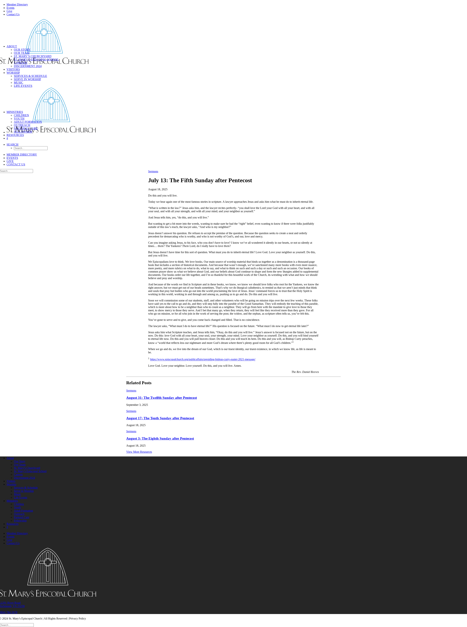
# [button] (7, 138)
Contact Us (13, 14)
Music (18, 82)
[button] (12, 144)
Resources (15, 135)
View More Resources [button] (139, 451)
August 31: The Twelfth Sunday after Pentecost (161, 398)
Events (10, 7)
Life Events (23, 85)
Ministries (15, 112)
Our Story (22, 49)
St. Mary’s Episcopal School (36, 59)
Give (9, 11)
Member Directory (17, 4)
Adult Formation (28, 121)
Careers (20, 62)
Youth (19, 118)
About (12, 46)
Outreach (22, 125)
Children (21, 115)
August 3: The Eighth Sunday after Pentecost (160, 438)
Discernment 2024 (28, 66)
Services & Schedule (30, 76)
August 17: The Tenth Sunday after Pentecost (160, 418)
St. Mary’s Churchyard (32, 56)
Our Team (21, 52)
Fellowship (23, 131)
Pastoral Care (26, 128)
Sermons (153, 171)
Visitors (13, 69)
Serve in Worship (27, 79)
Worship (13, 72)
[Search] (17, 624)
